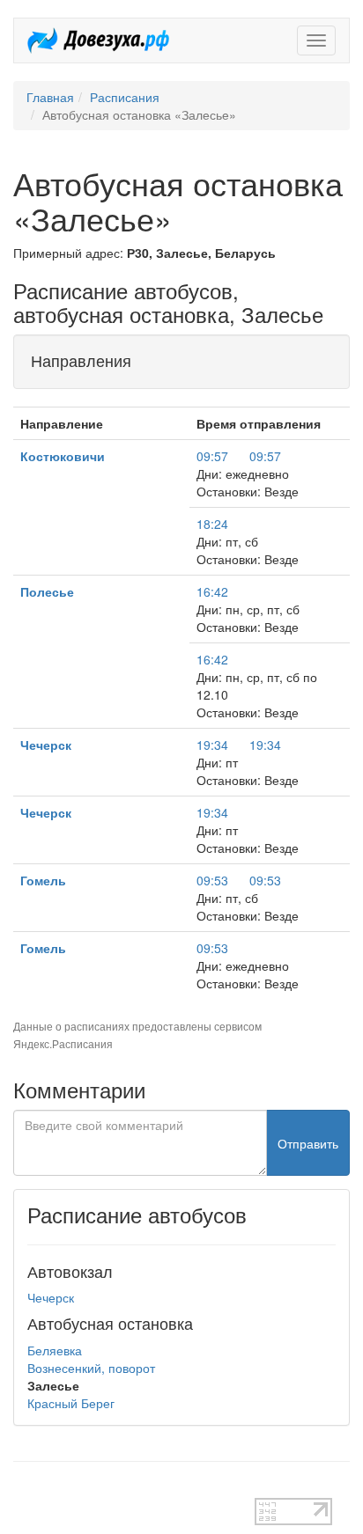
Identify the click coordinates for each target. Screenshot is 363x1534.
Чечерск (45, 744)
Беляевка (54, 1350)
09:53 (212, 880)
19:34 (212, 744)
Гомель (43, 880)
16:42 (212, 591)
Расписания (124, 97)
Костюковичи (62, 456)
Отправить (308, 1143)
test (23, 1489)
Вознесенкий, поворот (91, 1367)
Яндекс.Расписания (63, 1043)
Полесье (47, 591)
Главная (50, 97)
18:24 (212, 523)
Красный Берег (71, 1403)
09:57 (212, 456)
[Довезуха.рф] (98, 40)
